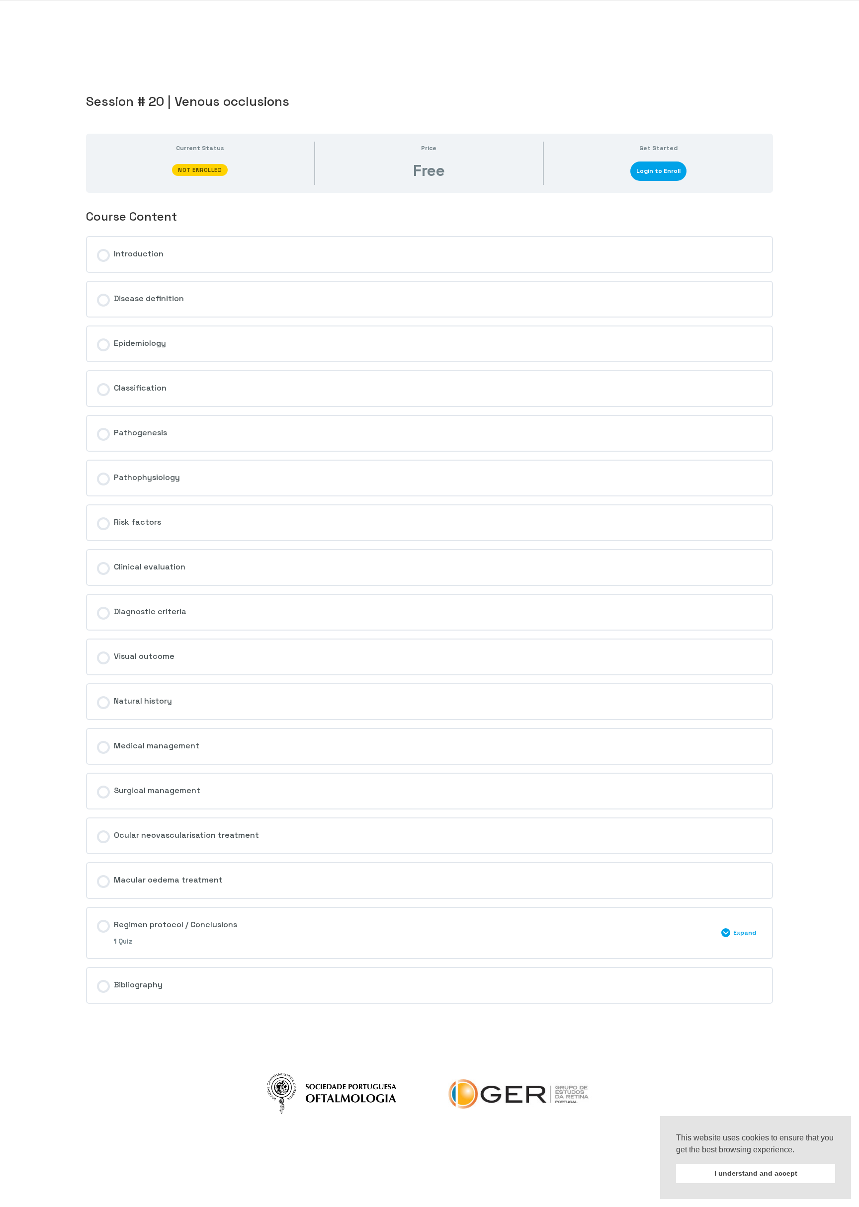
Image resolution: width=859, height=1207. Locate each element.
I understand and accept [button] (755, 1173)
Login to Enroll (658, 171)
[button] (797, 1150)
